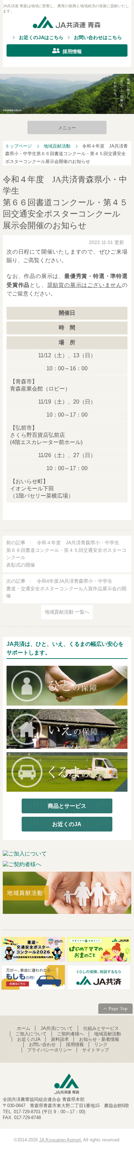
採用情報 (72, 51)
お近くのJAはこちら (41, 37)
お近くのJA (66, 824)
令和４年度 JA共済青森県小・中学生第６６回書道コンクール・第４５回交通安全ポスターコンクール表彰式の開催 (66, 554)
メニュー (67, 127)
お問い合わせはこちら (98, 37)
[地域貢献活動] (67, 894)
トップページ (18, 146)
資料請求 (60, 1039)
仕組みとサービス (101, 1028)
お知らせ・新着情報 (99, 1039)
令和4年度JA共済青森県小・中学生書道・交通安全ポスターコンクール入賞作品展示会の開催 (66, 589)
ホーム (23, 1028)
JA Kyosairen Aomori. (60, 1139)
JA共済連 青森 (67, 23)
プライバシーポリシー (49, 1050)
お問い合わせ (42, 1044)
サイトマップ (95, 1050)
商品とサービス (67, 806)
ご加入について (31, 1033)
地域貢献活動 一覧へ (67, 612)
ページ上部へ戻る (115, 1009)
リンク (101, 1044)
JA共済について (57, 1028)
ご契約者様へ (70, 1033)
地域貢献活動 (57, 146)
